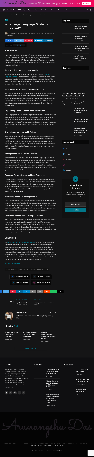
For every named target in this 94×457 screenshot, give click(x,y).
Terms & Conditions (70, 443)
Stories (48, 3)
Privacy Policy (55, 443)
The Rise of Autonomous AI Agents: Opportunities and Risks (48, 335)
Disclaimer (83, 443)
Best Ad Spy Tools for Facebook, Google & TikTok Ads (80, 110)
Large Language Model (36, 269)
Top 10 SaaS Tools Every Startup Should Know (82, 371)
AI (62, 10)
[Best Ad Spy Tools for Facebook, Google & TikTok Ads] (67, 110)
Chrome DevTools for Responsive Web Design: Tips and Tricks (81, 27)
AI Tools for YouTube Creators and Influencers (12, 334)
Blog (43, 3)
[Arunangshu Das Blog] (14, 3)
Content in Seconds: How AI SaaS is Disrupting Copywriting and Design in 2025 (81, 37)
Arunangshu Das (14, 33)
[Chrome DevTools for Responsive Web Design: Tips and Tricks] (67, 28)
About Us (7, 443)
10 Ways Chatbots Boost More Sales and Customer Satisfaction (52, 384)
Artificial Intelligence (15, 15)
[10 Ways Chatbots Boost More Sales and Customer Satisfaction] (39, 383)
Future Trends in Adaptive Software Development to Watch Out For (81, 57)
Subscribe (86, 3)
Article (33, 446)
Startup (68, 10)
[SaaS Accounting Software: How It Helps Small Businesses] (67, 131)
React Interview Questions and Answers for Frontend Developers (81, 390)
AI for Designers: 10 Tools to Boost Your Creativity (82, 380)
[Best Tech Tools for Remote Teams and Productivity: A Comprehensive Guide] (39, 396)
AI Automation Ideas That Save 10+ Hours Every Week (30, 334)
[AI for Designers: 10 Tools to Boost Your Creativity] (69, 381)
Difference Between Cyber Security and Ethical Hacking (52, 371)
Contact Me (58, 3)
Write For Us (39, 3)
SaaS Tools (10, 10)
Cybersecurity (32, 10)
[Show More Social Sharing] (55, 40)
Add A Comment (30, 348)
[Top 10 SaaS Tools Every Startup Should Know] (69, 371)
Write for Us (28, 443)
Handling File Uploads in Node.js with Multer (81, 120)
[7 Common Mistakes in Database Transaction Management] (67, 48)
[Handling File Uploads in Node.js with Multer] (67, 121)
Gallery (53, 3)
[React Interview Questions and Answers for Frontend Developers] (69, 391)
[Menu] (4, 9)
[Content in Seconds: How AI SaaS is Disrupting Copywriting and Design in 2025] (67, 38)
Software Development (52, 10)
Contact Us (17, 443)
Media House (59, 446)
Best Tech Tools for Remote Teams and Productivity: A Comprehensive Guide (52, 398)
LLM (23, 15)
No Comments (50, 33)
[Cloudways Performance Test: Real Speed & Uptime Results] (75, 81)
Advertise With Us (41, 443)
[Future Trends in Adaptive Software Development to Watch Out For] (67, 58)
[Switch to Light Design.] (90, 10)
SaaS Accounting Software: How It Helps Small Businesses (81, 130)
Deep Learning (23, 269)
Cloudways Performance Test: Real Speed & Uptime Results (74, 94)
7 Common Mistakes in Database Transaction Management (81, 47)
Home (6, 15)
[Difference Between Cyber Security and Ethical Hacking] (39, 371)
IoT (41, 10)
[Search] (87, 10)
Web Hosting (21, 10)
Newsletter (64, 3)
